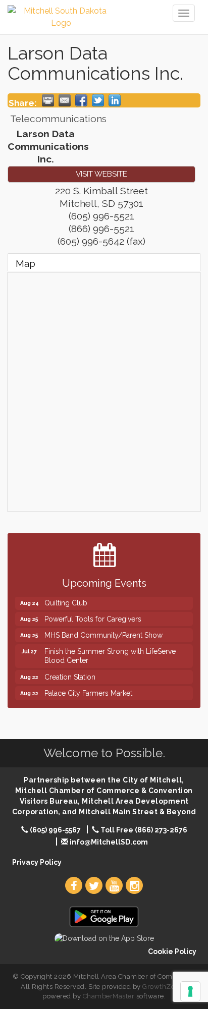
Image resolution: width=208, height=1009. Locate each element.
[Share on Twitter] (98, 100)
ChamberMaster (109, 996)
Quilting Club (65, 600)
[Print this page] (48, 100)
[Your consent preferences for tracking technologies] (190, 991)
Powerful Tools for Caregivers (92, 616)
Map (25, 263)
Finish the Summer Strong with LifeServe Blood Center (110, 653)
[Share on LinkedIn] (115, 100)
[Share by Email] (65, 100)
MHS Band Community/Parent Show (103, 633)
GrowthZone (162, 986)
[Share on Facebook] (81, 100)
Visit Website (101, 174)
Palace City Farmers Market (88, 691)
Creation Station (69, 674)
